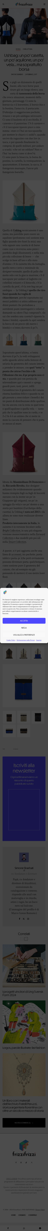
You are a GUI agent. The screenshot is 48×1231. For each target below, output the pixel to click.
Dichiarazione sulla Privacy (26, 640)
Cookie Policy (11, 640)
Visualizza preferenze (24, 635)
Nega (24, 627)
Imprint (38, 640)
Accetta (24, 620)
